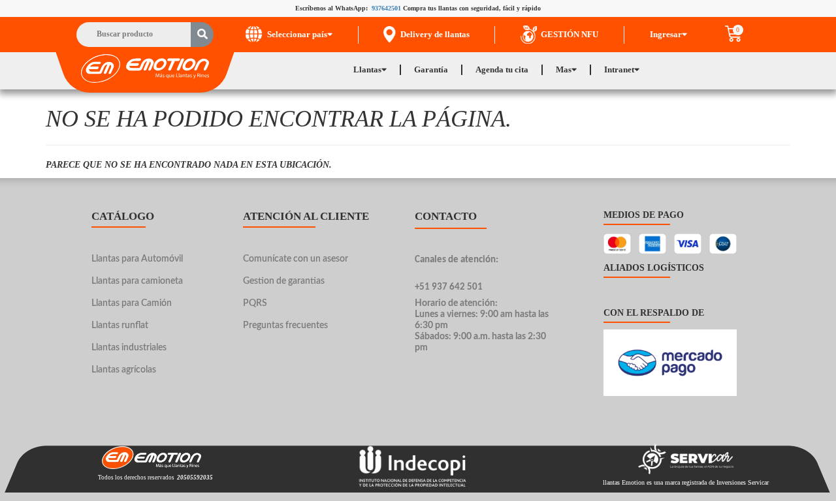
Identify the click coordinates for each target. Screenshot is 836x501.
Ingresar (666, 34)
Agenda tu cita (501, 69)
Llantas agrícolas (123, 369)
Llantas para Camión (131, 303)
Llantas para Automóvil (137, 259)
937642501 (386, 8)
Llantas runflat (119, 325)
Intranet (619, 69)
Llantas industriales (129, 347)
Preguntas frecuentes (285, 325)
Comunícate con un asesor (295, 259)
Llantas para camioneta (137, 281)
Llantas (367, 69)
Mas (563, 69)
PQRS (255, 303)
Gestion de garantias (284, 281)
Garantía (431, 69)
